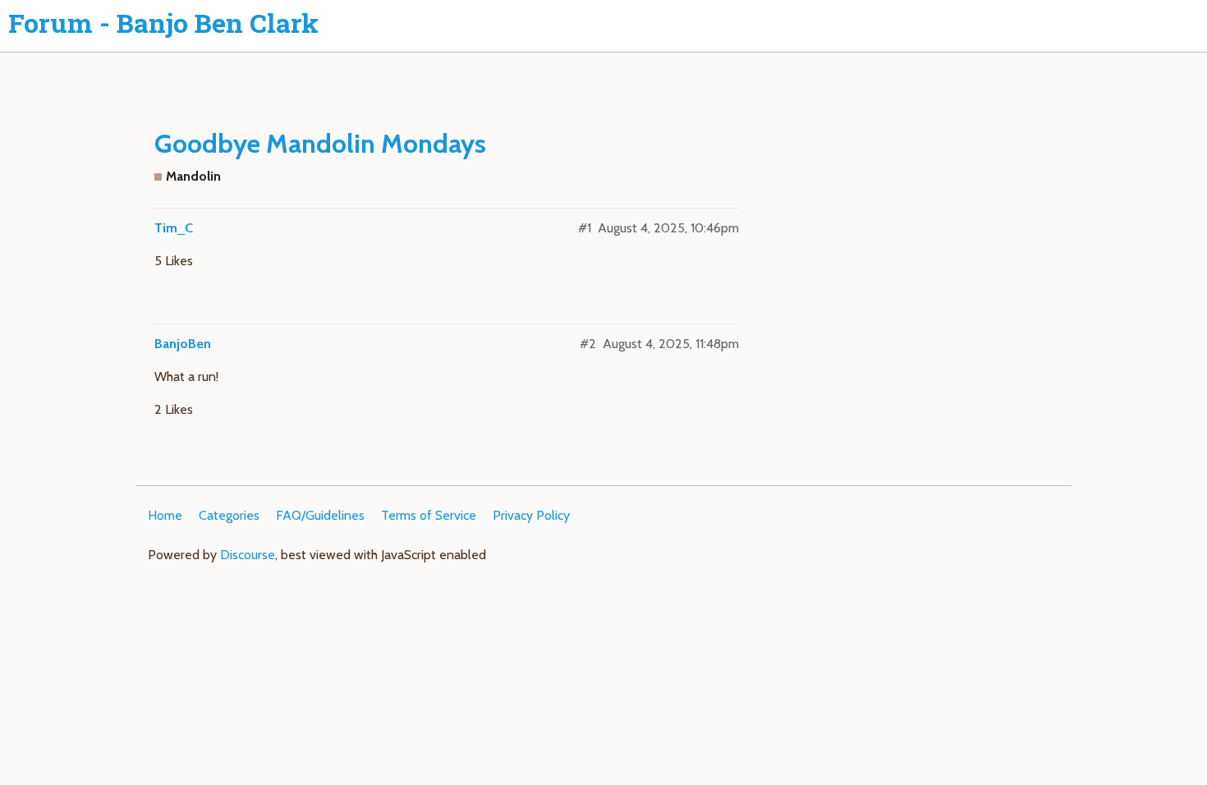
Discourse (247, 554)
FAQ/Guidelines (320, 515)
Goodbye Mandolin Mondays (320, 143)
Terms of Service (428, 515)
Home (165, 515)
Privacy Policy (531, 515)
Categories (229, 515)
